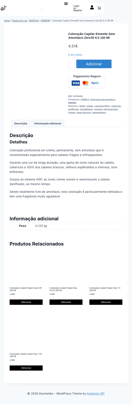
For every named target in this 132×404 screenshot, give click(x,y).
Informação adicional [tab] (47, 123)
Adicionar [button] (26, 302)
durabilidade (86, 109)
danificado (73, 109)
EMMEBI (72, 102)
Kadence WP (96, 393)
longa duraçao (84, 112)
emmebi (98, 109)
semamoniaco (99, 112)
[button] (66, 3)
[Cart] (99, 8)
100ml (82, 106)
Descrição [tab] (20, 123)
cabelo (89, 106)
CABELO (85, 99)
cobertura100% (102, 106)
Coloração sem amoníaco (102, 99)
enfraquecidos (110, 109)
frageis (71, 112)
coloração (116, 106)
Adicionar (94, 64)
